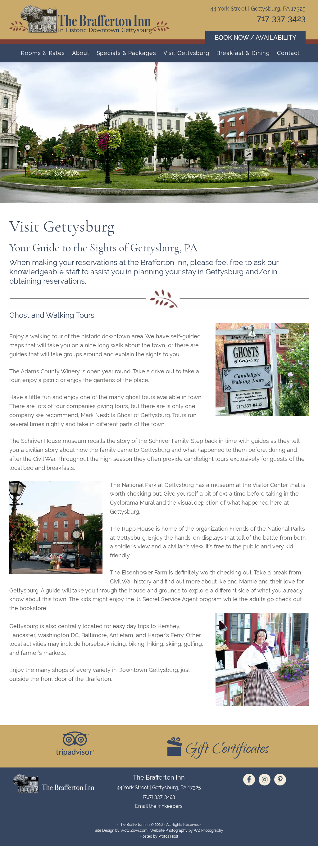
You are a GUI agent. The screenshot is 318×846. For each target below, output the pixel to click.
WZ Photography (208, 830)
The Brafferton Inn (90, 18)
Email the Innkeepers (159, 806)
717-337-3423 (281, 18)
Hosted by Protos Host (159, 836)
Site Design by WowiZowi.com (121, 830)
